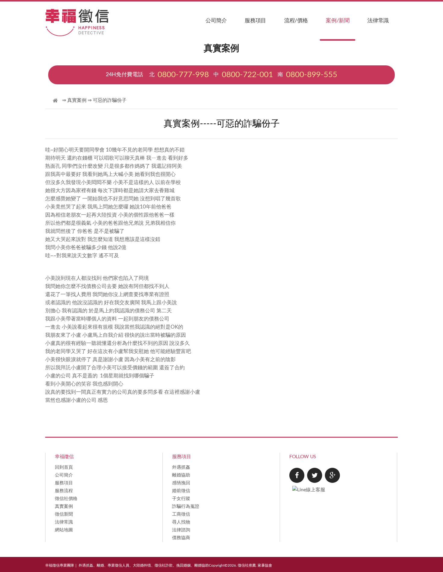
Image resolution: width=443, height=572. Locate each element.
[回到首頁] (55, 101)
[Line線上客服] (343, 482)
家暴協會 (265, 565)
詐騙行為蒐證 (185, 506)
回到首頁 (64, 467)
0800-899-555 (311, 74)
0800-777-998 (183, 74)
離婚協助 (181, 475)
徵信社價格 (66, 498)
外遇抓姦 (181, 467)
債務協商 (181, 538)
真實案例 (76, 100)
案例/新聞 (337, 20)
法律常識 (378, 20)
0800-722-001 (247, 74)
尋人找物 (181, 522)
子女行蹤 (181, 498)
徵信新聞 (64, 514)
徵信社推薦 (247, 565)
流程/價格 (296, 20)
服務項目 (255, 20)
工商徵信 (181, 514)
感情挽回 (181, 483)
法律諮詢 (181, 530)
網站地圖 (64, 530)
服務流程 (64, 491)
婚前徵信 (181, 491)
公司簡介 (216, 20)
